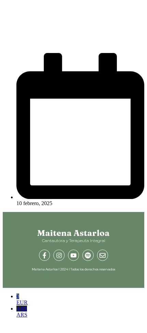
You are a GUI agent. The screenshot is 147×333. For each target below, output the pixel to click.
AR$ (21, 312)
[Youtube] (73, 255)
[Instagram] (58, 255)
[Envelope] (102, 255)
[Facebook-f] (44, 255)
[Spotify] (87, 255)
